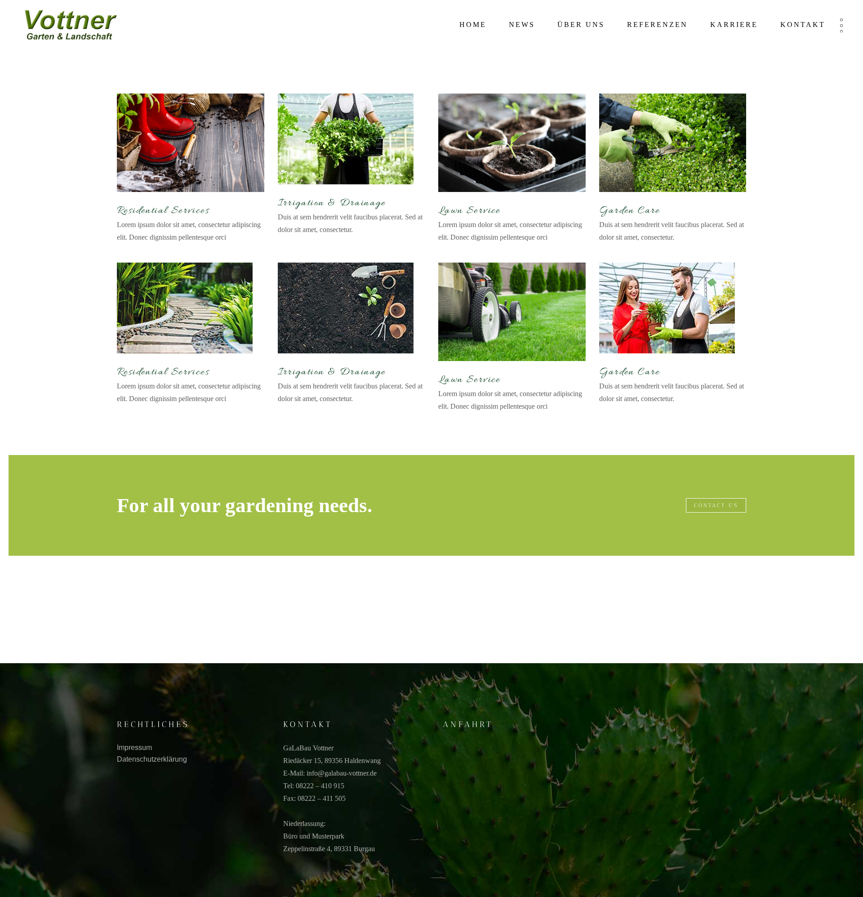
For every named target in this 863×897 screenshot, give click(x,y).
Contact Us (716, 505)
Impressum (134, 747)
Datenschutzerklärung (152, 759)
